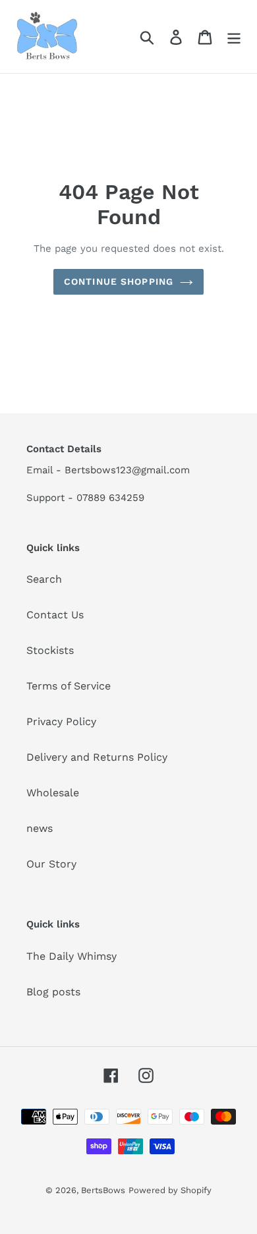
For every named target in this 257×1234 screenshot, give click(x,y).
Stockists (50, 650)
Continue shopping (118, 281)
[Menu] (233, 36)
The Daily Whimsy (71, 956)
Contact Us (55, 614)
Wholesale (52, 792)
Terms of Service (68, 686)
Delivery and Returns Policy (96, 757)
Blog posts (53, 991)
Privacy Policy (61, 721)
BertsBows (103, 1190)
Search (44, 579)
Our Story (51, 864)
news (39, 828)
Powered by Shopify (170, 1190)
